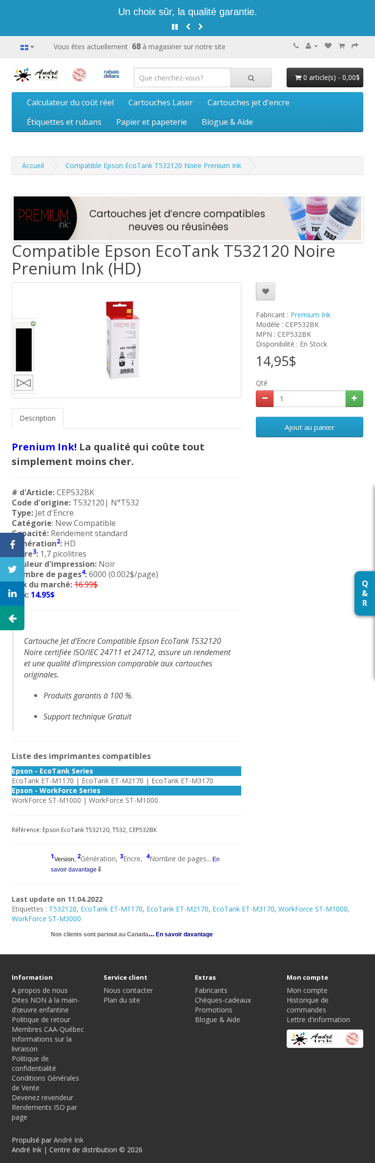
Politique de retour (41, 1019)
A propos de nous (40, 990)
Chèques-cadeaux (223, 1000)
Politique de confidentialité (34, 1063)
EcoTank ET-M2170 (177, 908)
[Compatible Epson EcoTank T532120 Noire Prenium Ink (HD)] (126, 340)
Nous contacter (128, 990)
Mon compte (307, 990)
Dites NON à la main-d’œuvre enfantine (46, 1004)
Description (38, 418)
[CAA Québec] (112, 73)
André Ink (68, 1139)
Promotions (213, 1009)
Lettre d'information (318, 1019)
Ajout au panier (310, 427)
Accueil (33, 165)
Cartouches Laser (160, 102)
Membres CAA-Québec (48, 1029)
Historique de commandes (308, 1004)
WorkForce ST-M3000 (46, 918)
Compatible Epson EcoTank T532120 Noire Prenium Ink (153, 165)
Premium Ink (311, 314)
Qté (262, 383)
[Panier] (341, 45)
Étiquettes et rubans (64, 121)
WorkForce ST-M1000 (313, 908)
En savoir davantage (183, 934)
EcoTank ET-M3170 (243, 908)
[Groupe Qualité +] (325, 1039)
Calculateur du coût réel (70, 102)
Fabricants (211, 990)
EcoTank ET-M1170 (112, 908)
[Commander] (355, 45)
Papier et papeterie (151, 121)
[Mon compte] (312, 45)
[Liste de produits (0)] (328, 45)
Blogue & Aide (227, 121)
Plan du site (122, 1000)
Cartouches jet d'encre (249, 102)
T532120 (63, 908)
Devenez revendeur (42, 1097)
